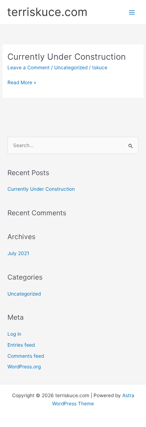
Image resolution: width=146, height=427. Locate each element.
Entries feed (21, 345)
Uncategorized (71, 67)
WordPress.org (24, 366)
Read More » (21, 83)
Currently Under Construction (66, 57)
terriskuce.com (47, 12)
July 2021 (18, 253)
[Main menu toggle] (132, 12)
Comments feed (25, 356)
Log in (14, 334)
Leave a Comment (28, 67)
